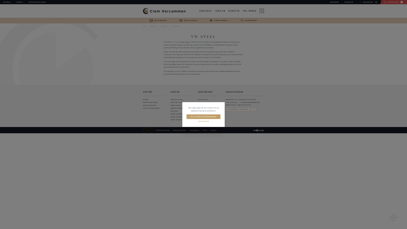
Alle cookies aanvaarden (203, 117)
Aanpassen (203, 121)
